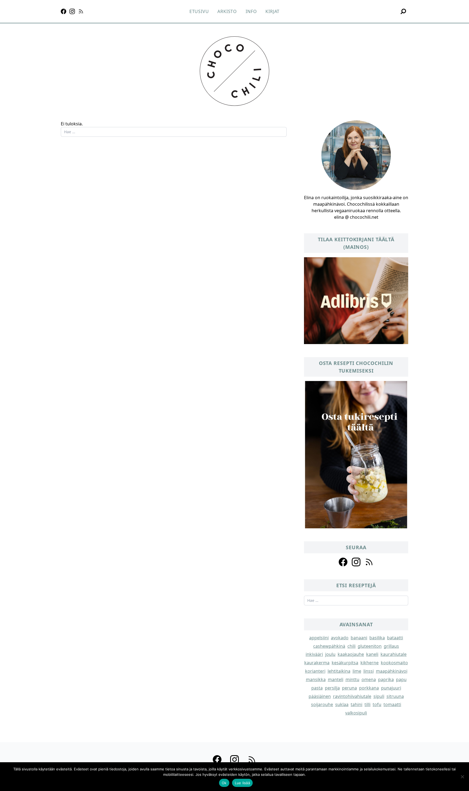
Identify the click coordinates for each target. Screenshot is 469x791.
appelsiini (319, 638)
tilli (367, 704)
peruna (349, 688)
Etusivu (199, 11)
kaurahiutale (394, 654)
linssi (368, 671)
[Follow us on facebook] (343, 562)
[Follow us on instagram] (356, 562)
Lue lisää (242, 783)
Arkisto (227, 11)
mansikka (316, 679)
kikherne (369, 663)
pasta (317, 688)
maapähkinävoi (391, 671)
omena (369, 679)
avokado (339, 638)
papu (401, 679)
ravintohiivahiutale (352, 696)
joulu (330, 654)
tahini (356, 704)
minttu (352, 679)
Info (251, 11)
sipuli (378, 696)
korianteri (315, 671)
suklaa (341, 704)
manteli (335, 679)
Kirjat (272, 11)
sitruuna (395, 696)
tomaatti (392, 704)
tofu (377, 704)
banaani (359, 638)
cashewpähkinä (329, 646)
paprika (386, 679)
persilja (332, 688)
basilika (377, 638)
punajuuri (391, 688)
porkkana (369, 688)
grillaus (391, 646)
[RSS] (81, 11)
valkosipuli (356, 713)
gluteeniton (370, 646)
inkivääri (314, 654)
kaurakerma (316, 663)
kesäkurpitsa (345, 663)
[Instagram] (72, 11)
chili (351, 646)
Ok (224, 783)
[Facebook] (63, 11)
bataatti (395, 638)
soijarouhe (322, 704)
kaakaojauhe (351, 654)
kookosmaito (394, 663)
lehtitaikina (339, 671)
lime (357, 671)
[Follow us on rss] (369, 562)
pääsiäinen (320, 696)
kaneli (372, 654)
